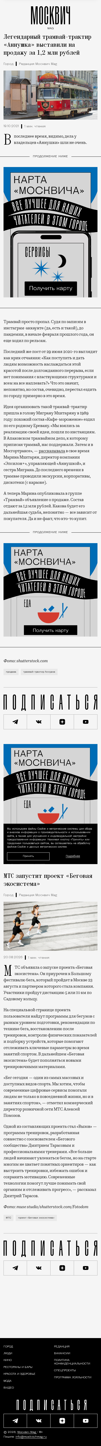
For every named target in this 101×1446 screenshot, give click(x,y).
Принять (28, 856)
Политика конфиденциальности (72, 1362)
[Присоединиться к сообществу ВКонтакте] (38, 721)
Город (8, 64)
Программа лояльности (72, 1377)
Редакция (62, 1346)
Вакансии (62, 1353)
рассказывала (52, 450)
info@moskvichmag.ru (31, 1436)
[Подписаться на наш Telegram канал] (15, 721)
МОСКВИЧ (50, 17)
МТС (8, 1218)
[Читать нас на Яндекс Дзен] (62, 721)
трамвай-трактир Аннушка (39, 672)
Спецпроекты (65, 1370)
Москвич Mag (27, 1432)
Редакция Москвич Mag (38, 64)
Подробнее (73, 856)
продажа (11, 672)
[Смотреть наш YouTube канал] (85, 721)
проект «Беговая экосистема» (36, 1218)
